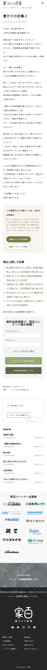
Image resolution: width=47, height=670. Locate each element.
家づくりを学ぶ (8, 645)
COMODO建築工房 (21, 390)
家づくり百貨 (26, 667)
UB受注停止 (8, 470)
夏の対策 (6, 452)
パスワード (10, 340)
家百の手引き (29, 645)
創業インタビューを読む (18, 246)
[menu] (42, 3)
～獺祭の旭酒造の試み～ (12, 443)
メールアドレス (12, 331)
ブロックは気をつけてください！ (16, 479)
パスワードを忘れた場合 (23, 351)
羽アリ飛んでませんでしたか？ (15, 461)
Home (5, 8)
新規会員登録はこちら (23, 370)
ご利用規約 (6, 641)
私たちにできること (31, 649)
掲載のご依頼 (7, 637)
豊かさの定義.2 (27, 8)
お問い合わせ (29, 641)
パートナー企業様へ (10, 649)
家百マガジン (15, 8)
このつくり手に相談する (18, 415)
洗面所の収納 (8, 434)
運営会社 (27, 637)
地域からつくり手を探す (18, 239)
